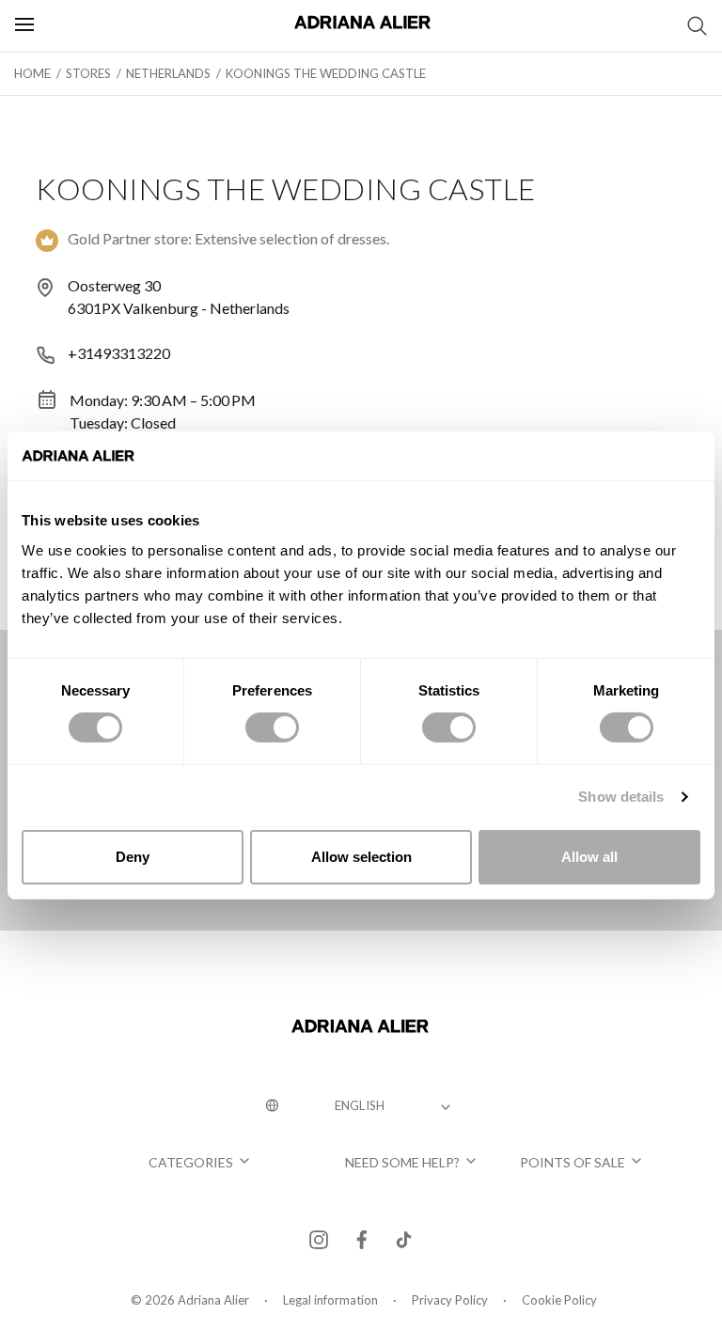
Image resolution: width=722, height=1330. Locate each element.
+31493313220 (119, 353)
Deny (132, 857)
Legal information (330, 1299)
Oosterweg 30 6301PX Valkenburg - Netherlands (179, 296)
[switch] (272, 727)
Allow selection (361, 857)
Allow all (589, 857)
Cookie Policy (559, 1299)
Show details (621, 797)
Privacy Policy (450, 1299)
